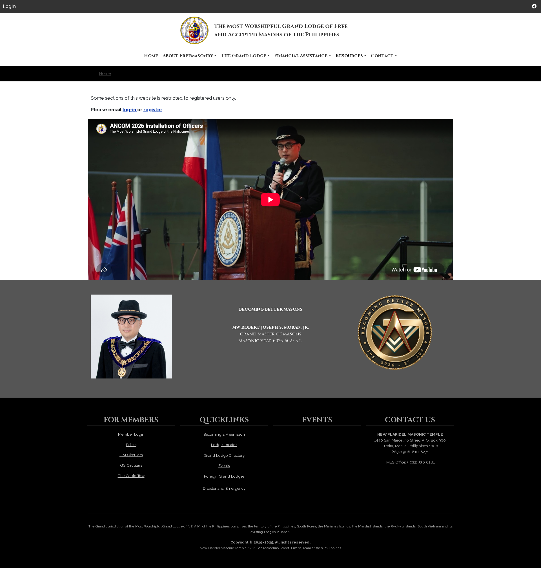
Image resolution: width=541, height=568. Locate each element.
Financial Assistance (300, 56)
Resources (349, 56)
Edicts (131, 444)
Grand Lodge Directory (224, 455)
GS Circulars (131, 465)
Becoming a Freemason (224, 434)
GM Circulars (131, 455)
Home (151, 56)
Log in (9, 6)
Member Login (131, 434)
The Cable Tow (131, 475)
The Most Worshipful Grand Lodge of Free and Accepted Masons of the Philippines (280, 30)
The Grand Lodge (243, 56)
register (152, 109)
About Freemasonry (188, 56)
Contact (382, 56)
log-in (130, 109)
